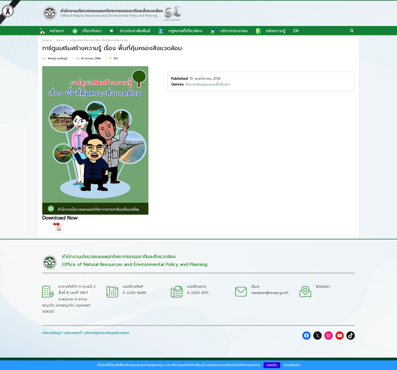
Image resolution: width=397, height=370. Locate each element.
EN (295, 31)
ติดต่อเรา (323, 286)
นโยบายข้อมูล (51, 332)
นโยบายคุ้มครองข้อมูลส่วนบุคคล (106, 332)
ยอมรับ (272, 365)
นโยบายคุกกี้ (72, 332)
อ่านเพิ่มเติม (292, 365)
